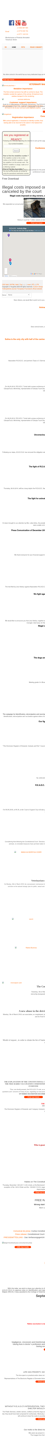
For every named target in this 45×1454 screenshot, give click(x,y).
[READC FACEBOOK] (11, 23)
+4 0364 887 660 (22, 28)
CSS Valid (5, 284)
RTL (33, 284)
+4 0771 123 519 (22, 34)
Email (7, 31)
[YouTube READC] (24, 23)
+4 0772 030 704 (22, 31)
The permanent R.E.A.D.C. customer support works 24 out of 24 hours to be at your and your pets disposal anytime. (23, 107)
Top (21, 284)
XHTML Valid (14, 284)
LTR (37, 284)
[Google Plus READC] (18, 23)
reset (29, 284)
